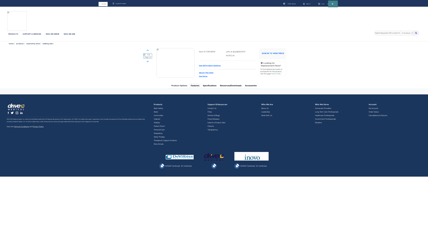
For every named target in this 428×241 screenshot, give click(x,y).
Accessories (251, 86)
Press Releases (213, 119)
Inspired (157, 119)
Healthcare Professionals (324, 115)
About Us (265, 108)
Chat (164, 11)
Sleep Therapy (159, 137)
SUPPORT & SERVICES (32, 34)
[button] (103, 4)
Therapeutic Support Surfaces (165, 140)
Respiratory (158, 133)
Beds (156, 112)
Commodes (158, 115)
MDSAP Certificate (172, 166)
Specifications (209, 86)
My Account (373, 108)
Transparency (213, 130)
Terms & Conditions (21, 127)
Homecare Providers (323, 108)
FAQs (210, 112)
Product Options (179, 86)
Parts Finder (276, 74)
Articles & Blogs (214, 115)
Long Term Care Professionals (326, 112)
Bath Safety (158, 108)
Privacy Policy (38, 127)
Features (195, 86)
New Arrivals (158, 144)
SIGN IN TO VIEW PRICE (273, 53)
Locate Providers (120, 3)
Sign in (308, 4)
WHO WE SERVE (52, 34)
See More (203, 76)
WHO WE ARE (69, 34)
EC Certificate (186, 166)
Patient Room (159, 126)
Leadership (265, 112)
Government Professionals (325, 119)
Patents (211, 126)
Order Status (292, 4)
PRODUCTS (13, 34)
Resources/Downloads (231, 86)
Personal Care (159, 130)
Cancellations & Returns (378, 115)
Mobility (157, 123)
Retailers (318, 123)
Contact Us (212, 108)
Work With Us (266, 115)
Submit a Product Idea (216, 123)
